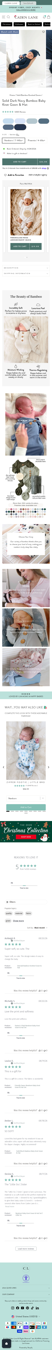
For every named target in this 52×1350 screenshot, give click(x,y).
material (18, 913)
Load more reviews (26, 1249)
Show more (18, 921)
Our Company (8, 1294)
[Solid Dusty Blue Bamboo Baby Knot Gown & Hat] (43, 121)
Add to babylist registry (38, 174)
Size (9, 134)
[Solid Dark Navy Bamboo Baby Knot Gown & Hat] (20, 127)
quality (9, 913)
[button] (26, 32)
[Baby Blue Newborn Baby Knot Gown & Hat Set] (8, 121)
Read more (9, 1206)
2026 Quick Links (9, 1288)
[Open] (6, 1343)
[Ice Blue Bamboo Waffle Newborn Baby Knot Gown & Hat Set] (20, 121)
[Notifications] (44, 17)
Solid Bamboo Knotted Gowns (29, 95)
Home (12, 95)
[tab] (11, 3)
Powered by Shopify (26, 1348)
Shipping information (17, 273)
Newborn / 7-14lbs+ (13, 140)
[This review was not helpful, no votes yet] (44, 990)
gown (8, 921)
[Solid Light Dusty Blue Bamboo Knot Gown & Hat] (31, 121)
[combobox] (37, 928)
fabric (28, 913)
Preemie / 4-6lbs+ (36, 140)
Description (11, 268)
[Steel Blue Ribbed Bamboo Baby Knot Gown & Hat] (8, 127)
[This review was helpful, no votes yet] (40, 990)
